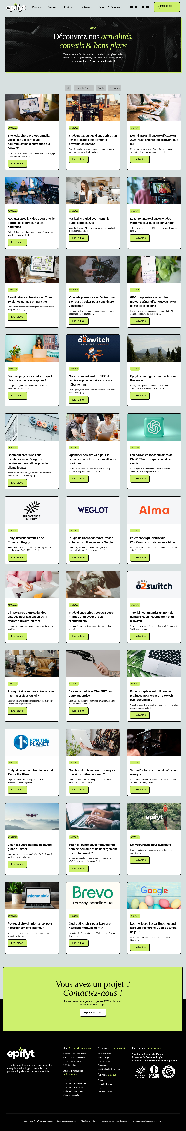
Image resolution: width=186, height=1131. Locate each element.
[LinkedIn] (142, 6)
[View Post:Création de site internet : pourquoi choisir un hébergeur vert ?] (93, 742)
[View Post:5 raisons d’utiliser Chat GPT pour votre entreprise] (93, 663)
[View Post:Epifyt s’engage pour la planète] (154, 816)
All (67, 88)
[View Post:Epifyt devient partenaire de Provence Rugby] (32, 510)
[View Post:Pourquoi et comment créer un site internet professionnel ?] (32, 663)
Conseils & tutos (83, 88)
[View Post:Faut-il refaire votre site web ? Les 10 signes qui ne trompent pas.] (32, 269)
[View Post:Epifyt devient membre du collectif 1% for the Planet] (32, 742)
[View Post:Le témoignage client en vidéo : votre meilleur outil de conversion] (154, 190)
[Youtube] (131, 6)
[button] (17, 163)
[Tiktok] (147, 6)
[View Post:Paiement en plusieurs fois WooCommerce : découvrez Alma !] (154, 510)
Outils (101, 88)
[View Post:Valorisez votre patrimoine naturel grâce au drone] (32, 816)
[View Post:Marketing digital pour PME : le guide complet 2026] (93, 190)
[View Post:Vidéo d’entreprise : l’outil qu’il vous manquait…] (154, 742)
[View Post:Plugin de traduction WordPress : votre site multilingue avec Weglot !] (93, 510)
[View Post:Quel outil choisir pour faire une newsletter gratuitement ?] (93, 895)
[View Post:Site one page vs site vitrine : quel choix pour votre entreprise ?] (32, 348)
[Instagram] (137, 6)
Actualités (115, 88)
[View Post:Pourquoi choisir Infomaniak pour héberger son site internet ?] (32, 895)
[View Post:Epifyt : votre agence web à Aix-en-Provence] (154, 348)
